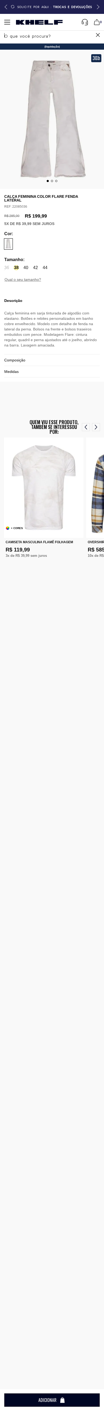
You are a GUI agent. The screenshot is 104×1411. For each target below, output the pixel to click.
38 (16, 267)
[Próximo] (96, 427)
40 (25, 267)
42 (35, 267)
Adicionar (47, 1400)
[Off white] (8, 244)
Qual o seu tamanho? (23, 279)
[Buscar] (97, 35)
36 (6, 267)
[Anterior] (86, 427)
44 (45, 267)
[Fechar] (98, 35)
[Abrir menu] (7, 22)
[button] (97, 7)
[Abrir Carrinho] (97, 22)
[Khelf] (39, 22)
